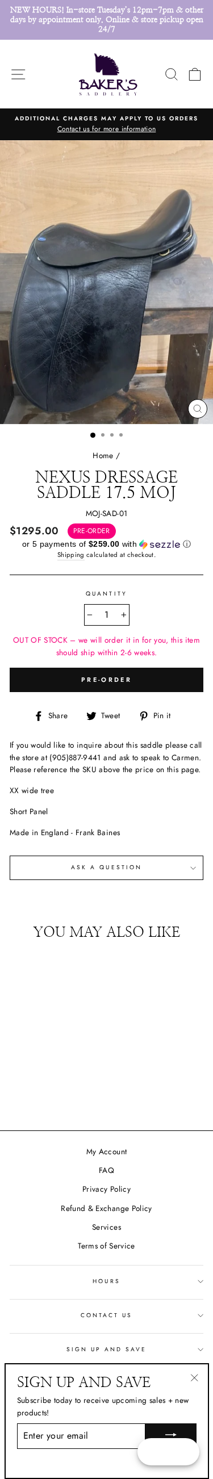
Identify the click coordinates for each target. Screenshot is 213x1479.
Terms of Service (106, 1245)
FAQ (106, 1170)
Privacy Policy (106, 1189)
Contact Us (107, 1315)
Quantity (106, 593)
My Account (106, 1151)
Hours (106, 1281)
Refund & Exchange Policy (106, 1208)
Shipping (71, 554)
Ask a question (106, 867)
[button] (106, 544)
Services (106, 1227)
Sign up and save (106, 1349)
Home (103, 455)
